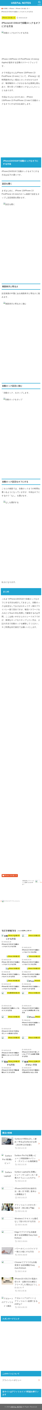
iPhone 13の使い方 (22, 8)
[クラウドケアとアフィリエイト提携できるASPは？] (10, 901)
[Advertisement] (21, 131)
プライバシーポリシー (11, 1380)
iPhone (11, 8)
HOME (5, 8)
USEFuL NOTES (21, 2)
